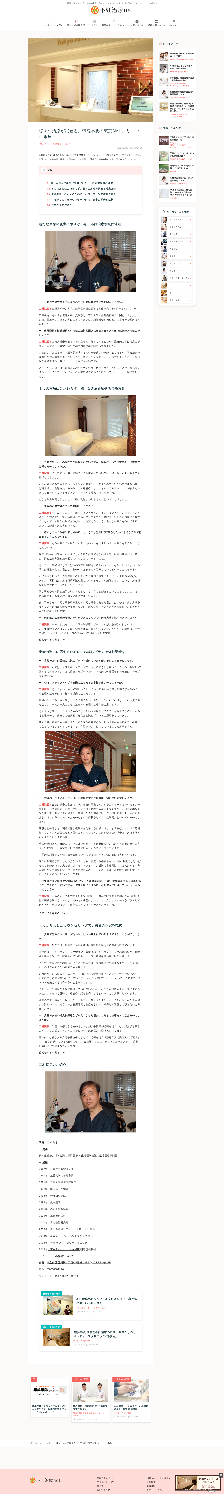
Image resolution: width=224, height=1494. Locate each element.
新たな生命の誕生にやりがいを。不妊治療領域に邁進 (82, 183)
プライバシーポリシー (107, 1482)
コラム (94, 25)
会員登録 (151, 1486)
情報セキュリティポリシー (159, 1478)
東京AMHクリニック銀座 (86, 155)
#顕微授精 (180, 59)
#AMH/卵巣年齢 (176, 72)
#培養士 (186, 86)
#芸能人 (173, 171)
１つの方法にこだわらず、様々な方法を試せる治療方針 (83, 188)
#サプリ (173, 143)
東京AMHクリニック (67, 1276)
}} (160, 137)
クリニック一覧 (154, 1490)
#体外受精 (44, 144)
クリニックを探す (54, 25)
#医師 (67, 144)
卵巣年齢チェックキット (114, 25)
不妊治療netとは (105, 1478)
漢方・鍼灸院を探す (77, 25)
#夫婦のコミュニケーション (181, 147)
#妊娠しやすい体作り (179, 145)
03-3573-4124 (55, 1269)
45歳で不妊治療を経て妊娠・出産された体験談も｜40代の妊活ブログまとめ (182, 192)
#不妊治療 (189, 59)
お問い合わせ (137, 25)
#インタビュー (57, 144)
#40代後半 (174, 198)
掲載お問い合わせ (157, 25)
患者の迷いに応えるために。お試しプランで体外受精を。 (85, 194)
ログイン (174, 25)
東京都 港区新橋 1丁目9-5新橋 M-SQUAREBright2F (79, 1262)
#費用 (172, 59)
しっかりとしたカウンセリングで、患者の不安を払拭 (82, 199)
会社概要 (151, 1482)
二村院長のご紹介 (61, 205)
